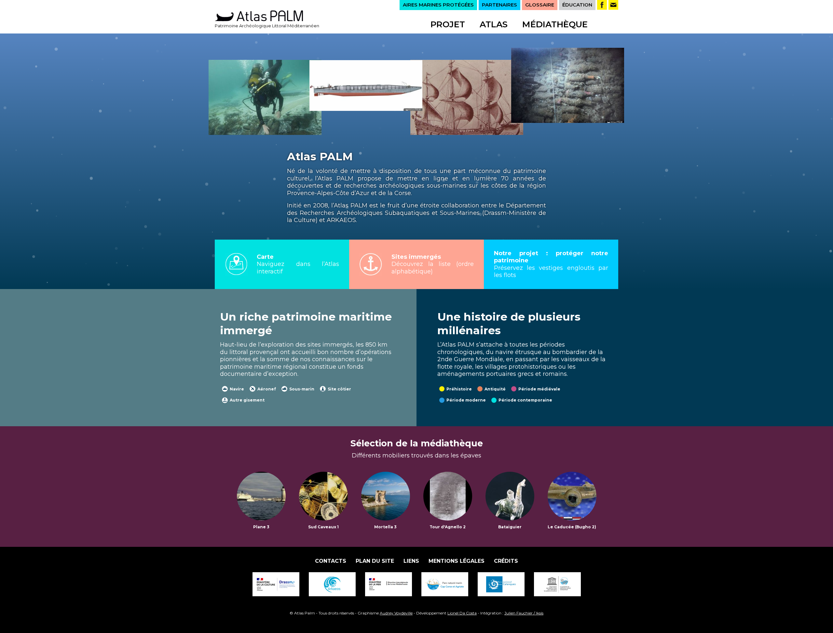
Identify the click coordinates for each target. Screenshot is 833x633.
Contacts (330, 561)
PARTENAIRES (499, 5)
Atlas (494, 24)
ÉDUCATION (577, 5)
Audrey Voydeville (396, 613)
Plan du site (375, 561)
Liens (411, 561)
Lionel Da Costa (462, 613)
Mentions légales (457, 561)
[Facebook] (602, 5)
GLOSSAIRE (539, 5)
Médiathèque (555, 24)
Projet (447, 24)
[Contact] (613, 5)
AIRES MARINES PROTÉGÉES (438, 5)
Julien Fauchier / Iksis (523, 613)
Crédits (506, 561)
